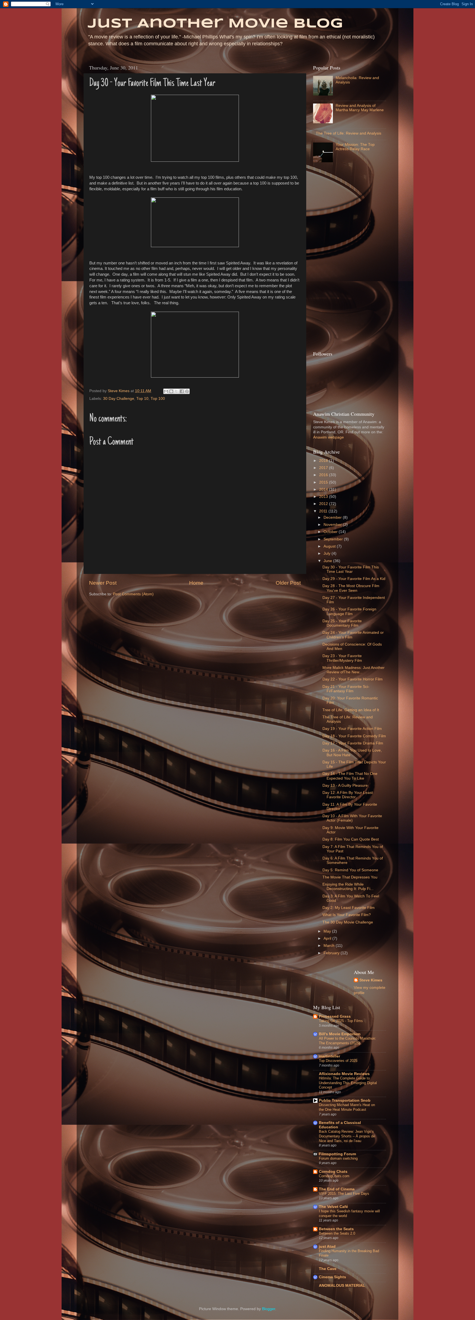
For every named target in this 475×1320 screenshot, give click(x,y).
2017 (324, 468)
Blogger (268, 1309)
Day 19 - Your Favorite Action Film (352, 729)
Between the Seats (336, 1229)
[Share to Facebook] (181, 391)
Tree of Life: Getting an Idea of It (350, 710)
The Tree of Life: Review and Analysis (348, 133)
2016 (324, 475)
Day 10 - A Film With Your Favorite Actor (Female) (352, 818)
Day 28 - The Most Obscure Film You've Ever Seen (350, 588)
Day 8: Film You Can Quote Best (350, 839)
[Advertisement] (335, 258)
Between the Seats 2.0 (337, 1233)
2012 (324, 504)
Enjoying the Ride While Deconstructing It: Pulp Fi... (348, 886)
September (334, 539)
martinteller (329, 1056)
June (328, 561)
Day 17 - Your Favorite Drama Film (352, 743)
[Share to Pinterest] (187, 391)
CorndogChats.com (334, 1176)
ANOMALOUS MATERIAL (342, 1285)
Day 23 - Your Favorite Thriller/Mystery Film (342, 658)
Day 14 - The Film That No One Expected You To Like (349, 776)
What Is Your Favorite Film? (346, 915)
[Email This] (166, 391)
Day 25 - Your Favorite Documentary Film (342, 623)
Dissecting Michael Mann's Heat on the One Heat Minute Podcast (347, 1107)
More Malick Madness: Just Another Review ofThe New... (353, 670)
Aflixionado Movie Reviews (344, 1074)
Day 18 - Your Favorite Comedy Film (354, 736)
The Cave (327, 1269)
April (328, 938)
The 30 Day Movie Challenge (347, 922)
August (330, 546)
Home (196, 583)
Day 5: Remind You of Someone (350, 870)
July (328, 553)
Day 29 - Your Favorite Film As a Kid (353, 579)
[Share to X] (176, 391)
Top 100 (158, 399)
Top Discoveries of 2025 (338, 1061)
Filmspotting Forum (337, 1154)
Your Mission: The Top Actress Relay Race (355, 147)
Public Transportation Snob (345, 1100)
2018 (324, 461)
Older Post (288, 583)
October (331, 532)
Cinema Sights (332, 1277)
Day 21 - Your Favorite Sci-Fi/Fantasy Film (345, 689)
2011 (323, 511)
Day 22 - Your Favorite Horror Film (352, 679)
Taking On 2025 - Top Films (341, 1021)
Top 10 (142, 399)
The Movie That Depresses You (349, 877)
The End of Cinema (337, 1189)
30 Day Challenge (118, 399)
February (332, 953)
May (328, 931)
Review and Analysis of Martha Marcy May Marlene (360, 108)
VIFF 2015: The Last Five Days (344, 1193)
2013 (324, 497)
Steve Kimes (370, 980)
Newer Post (103, 583)
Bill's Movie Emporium (339, 1034)
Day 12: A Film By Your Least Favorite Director (347, 795)
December (333, 517)
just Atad (327, 1246)
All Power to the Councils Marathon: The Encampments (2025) (347, 1040)
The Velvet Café (333, 1207)
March (330, 946)
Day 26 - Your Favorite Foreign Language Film (349, 611)
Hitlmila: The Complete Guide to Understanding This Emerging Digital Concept (348, 1082)
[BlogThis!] (171, 391)
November (333, 525)
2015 (324, 482)
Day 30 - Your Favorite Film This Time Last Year (350, 569)
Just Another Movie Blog (215, 24)
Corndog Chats (333, 1172)
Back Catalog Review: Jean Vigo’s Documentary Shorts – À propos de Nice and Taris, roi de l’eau (347, 1136)
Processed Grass (335, 1016)
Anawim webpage (328, 437)
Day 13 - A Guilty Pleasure (345, 785)
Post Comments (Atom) (133, 594)
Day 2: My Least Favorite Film (348, 908)
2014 (324, 489)
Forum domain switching (338, 1158)
